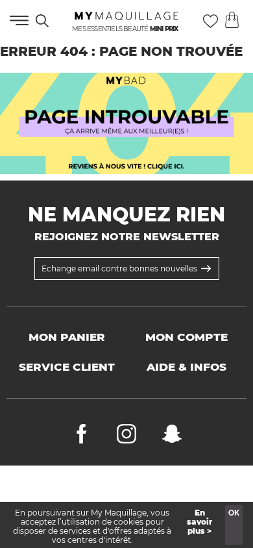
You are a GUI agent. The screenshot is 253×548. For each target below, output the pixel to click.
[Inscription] (206, 268)
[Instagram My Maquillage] (126, 436)
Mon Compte (186, 336)
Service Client (67, 366)
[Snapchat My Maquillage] (172, 436)
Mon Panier (67, 336)
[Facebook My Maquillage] (81, 436)
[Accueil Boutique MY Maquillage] (126, 123)
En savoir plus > (199, 522)
